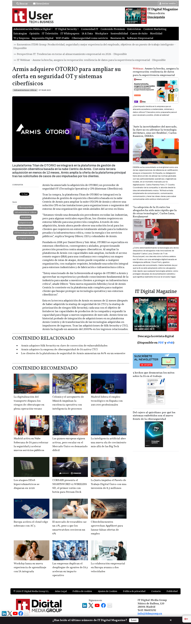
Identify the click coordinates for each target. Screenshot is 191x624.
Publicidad (172, 591)
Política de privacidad (134, 591)
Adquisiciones (25, 222)
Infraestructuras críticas (25, 212)
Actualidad (25, 217)
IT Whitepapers (69, 33)
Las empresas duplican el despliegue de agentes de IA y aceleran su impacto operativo (70, 569)
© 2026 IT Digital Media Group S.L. (31, 591)
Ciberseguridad (26, 207)
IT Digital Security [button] (66, 29)
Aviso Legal (61, 591)
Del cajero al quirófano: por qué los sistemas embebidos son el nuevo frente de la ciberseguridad (154, 416)
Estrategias (20, 33)
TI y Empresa (21, 38)
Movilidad (156, 33)
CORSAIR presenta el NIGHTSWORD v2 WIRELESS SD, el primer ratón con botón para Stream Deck (69, 486)
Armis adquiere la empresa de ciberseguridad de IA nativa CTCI (59, 349)
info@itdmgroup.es (150, 613)
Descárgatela (156, 17)
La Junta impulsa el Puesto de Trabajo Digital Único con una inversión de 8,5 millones (108, 484)
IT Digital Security (25, 238)
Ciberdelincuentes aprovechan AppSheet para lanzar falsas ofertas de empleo (107, 528)
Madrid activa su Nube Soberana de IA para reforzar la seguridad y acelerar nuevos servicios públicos (31, 444)
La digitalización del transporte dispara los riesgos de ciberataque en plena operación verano (29, 403)
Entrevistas (134, 29)
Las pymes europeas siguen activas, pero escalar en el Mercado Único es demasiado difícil (70, 444)
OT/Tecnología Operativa (25, 233)
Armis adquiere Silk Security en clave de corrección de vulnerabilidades (64, 346)
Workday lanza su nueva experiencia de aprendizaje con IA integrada (30, 567)
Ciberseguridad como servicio (90, 38)
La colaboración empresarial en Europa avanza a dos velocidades (108, 567)
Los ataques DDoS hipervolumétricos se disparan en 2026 (26, 484)
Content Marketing (154, 29)
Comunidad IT (89, 29)
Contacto (156, 591)
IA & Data (87, 33)
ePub (170, 342)
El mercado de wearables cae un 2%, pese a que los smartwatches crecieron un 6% (69, 528)
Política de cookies (82, 591)
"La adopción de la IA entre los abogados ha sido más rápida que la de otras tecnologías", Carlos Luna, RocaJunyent (155, 212)
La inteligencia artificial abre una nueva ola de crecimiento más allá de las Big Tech (108, 442)
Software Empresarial (140, 38)
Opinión (34, 33)
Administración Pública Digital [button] (32, 29)
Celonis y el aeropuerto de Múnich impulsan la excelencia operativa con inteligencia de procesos (68, 403)
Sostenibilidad (119, 33)
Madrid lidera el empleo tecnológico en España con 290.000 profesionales (107, 401)
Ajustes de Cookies (107, 591)
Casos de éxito (139, 33)
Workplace (101, 33)
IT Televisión (50, 33)
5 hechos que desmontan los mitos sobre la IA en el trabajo (153, 374)
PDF (161, 342)
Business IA (117, 38)
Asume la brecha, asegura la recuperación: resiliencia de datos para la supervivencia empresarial (156, 72)
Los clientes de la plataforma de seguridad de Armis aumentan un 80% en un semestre (73, 353)
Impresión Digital (42, 38)
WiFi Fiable (62, 38)
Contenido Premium (113, 29)
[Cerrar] (171, 620)
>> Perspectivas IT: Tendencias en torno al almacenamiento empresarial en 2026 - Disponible (70, 54)
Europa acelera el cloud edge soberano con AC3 (31, 524)
